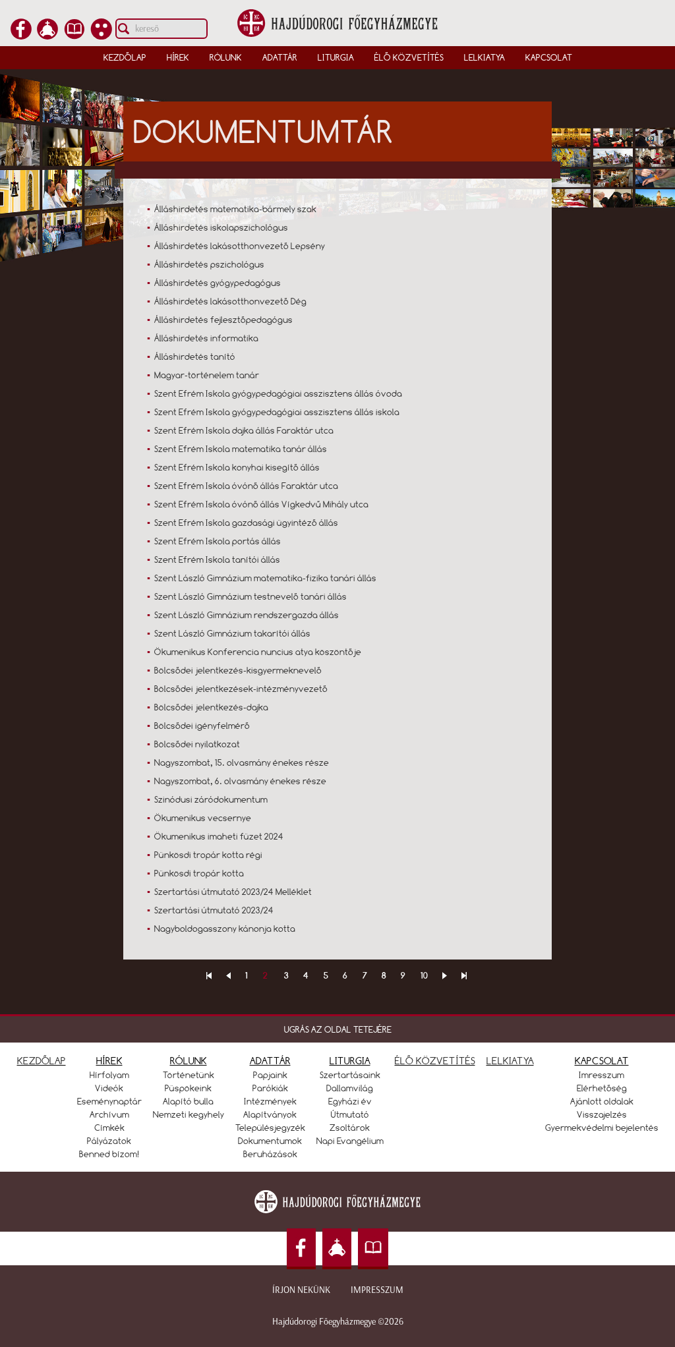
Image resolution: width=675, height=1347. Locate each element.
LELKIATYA (510, 1060)
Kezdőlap (124, 57)
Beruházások (270, 1154)
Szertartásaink (350, 1075)
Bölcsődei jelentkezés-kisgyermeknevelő (238, 670)
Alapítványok (270, 1114)
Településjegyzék (270, 1127)
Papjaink (270, 1075)
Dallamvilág (349, 1088)
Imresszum (601, 1075)
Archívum (109, 1114)
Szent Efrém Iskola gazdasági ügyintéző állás (246, 522)
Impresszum (377, 1290)
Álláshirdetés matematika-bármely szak (235, 209)
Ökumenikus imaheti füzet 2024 (218, 836)
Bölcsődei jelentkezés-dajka (211, 707)
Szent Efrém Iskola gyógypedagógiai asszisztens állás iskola (276, 412)
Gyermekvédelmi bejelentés (602, 1127)
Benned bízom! (109, 1154)
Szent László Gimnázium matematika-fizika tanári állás (265, 578)
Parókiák (270, 1088)
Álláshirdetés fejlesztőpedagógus (223, 319)
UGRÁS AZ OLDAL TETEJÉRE (338, 1029)
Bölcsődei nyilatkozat (197, 744)
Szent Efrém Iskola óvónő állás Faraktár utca (246, 485)
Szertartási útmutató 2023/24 (214, 910)
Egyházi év (350, 1101)
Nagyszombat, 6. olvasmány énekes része (240, 781)
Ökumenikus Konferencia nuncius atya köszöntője (257, 651)
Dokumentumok (270, 1140)
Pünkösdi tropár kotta (199, 873)
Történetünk (188, 1075)
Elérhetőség (602, 1088)
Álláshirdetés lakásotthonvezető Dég (230, 301)
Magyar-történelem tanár (206, 375)
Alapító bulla (188, 1101)
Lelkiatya (484, 57)
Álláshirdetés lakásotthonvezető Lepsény (239, 246)
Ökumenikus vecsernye (202, 818)
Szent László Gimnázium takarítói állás (232, 633)
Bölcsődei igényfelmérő (202, 725)
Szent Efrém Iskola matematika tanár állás (240, 449)
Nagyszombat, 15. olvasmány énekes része (241, 762)
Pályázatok (109, 1140)
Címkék (109, 1127)
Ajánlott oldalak (601, 1101)
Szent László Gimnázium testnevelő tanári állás (250, 596)
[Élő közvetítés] (47, 35)
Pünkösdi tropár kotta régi (208, 854)
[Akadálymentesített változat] (101, 35)
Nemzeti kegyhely (188, 1114)
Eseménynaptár (109, 1101)
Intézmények (270, 1101)
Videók (109, 1088)
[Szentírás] (74, 35)
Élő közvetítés (409, 57)
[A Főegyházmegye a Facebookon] (21, 35)
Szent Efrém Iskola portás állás (217, 541)
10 (424, 975)
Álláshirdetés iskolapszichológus (221, 227)
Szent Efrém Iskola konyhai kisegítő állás (237, 467)
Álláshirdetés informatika (206, 338)
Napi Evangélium (350, 1140)
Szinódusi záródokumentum (211, 799)
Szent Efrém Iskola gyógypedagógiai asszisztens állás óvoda (278, 393)
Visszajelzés (602, 1114)
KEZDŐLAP (41, 1060)
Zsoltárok (350, 1127)
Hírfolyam (109, 1075)
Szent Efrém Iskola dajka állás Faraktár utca (244, 430)
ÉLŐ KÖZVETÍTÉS (435, 1060)
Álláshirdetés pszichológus (209, 264)
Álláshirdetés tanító (194, 356)
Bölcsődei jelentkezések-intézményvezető (241, 688)
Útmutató (350, 1114)
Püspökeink (188, 1088)
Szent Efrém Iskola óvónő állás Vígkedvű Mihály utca (261, 504)
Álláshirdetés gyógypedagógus (217, 282)
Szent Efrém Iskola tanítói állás (217, 559)
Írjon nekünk (301, 1290)
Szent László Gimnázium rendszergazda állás (246, 615)
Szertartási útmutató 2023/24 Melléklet (233, 891)
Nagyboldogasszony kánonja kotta (224, 928)
